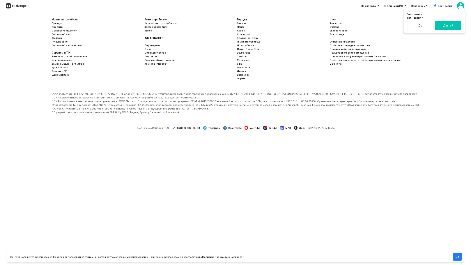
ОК (457, 256)
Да (420, 25)
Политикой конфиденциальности (223, 256)
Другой (448, 25)
